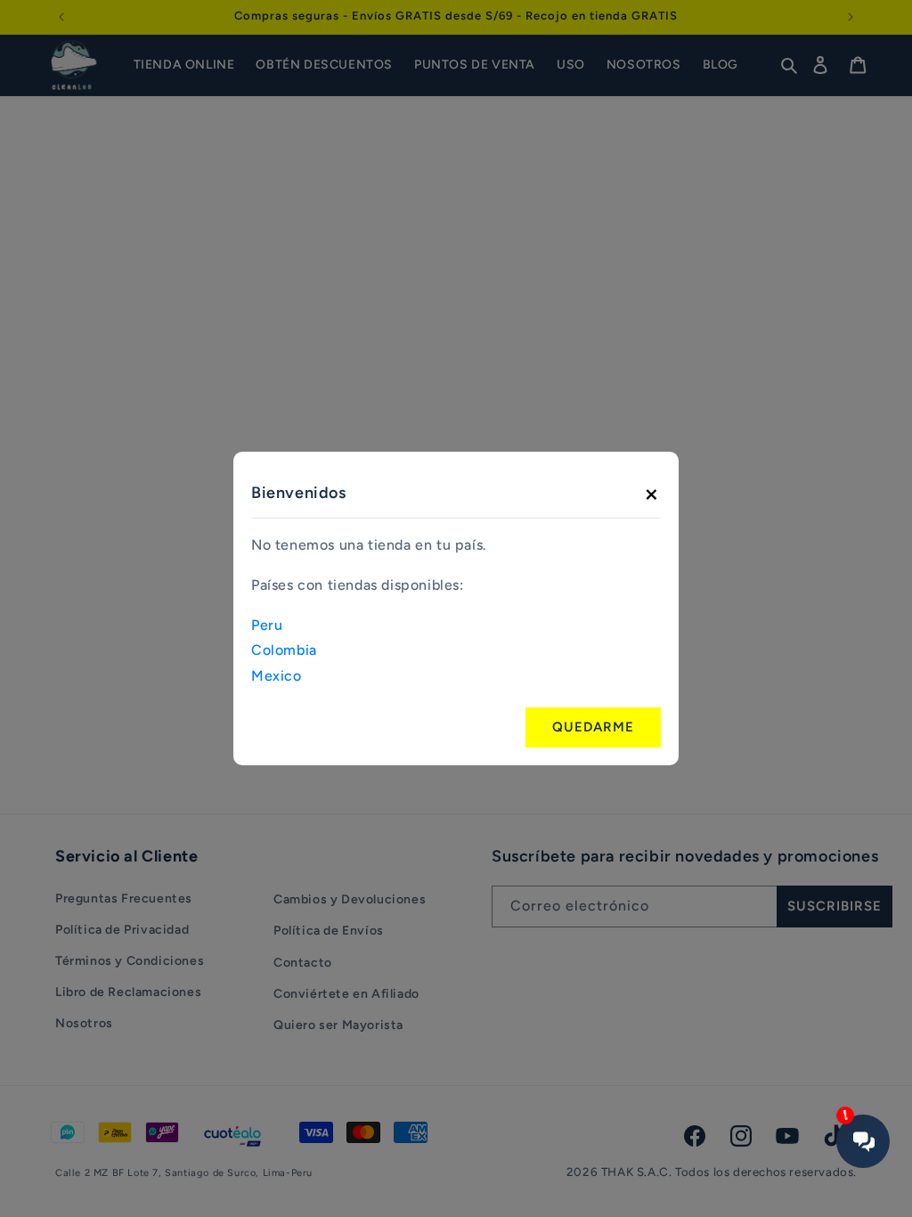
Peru (266, 625)
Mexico (276, 675)
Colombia (284, 649)
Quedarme (593, 727)
